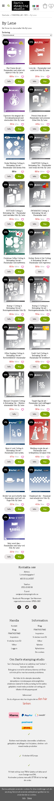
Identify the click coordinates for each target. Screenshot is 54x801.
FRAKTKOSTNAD (14, 633)
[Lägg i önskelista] (22, 76)
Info (9, 81)
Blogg (14, 629)
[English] (37, 6)
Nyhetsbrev (39, 648)
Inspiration (14, 637)
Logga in (14, 648)
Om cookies (39, 652)
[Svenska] (34, 6)
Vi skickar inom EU (14, 641)
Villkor (14, 644)
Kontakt (14, 626)
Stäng (29, 798)
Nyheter (40, 644)
